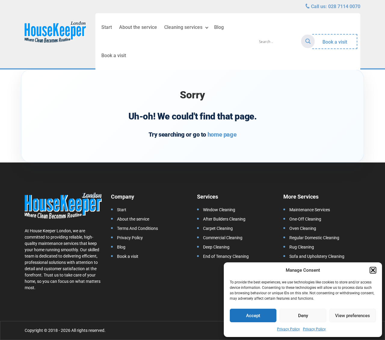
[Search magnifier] (308, 41)
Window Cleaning (219, 209)
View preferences (352, 315)
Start (106, 27)
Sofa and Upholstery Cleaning (316, 256)
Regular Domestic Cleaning (314, 237)
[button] (373, 270)
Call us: (335, 6)
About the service (138, 27)
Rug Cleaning (301, 247)
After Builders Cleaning (224, 219)
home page (222, 134)
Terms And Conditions (137, 228)
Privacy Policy (288, 329)
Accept (253, 315)
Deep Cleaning (216, 247)
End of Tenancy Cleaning (226, 256)
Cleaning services (183, 27)
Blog (219, 27)
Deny (303, 315)
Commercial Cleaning (222, 237)
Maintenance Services (309, 209)
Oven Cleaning (302, 228)
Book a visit (113, 55)
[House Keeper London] (55, 33)
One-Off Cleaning (305, 219)
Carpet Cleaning (218, 228)
